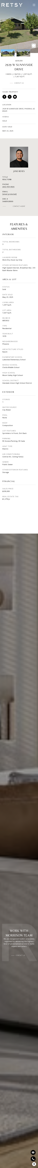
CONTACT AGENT (19, 206)
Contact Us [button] (19, 83)
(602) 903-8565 (8, 187)
